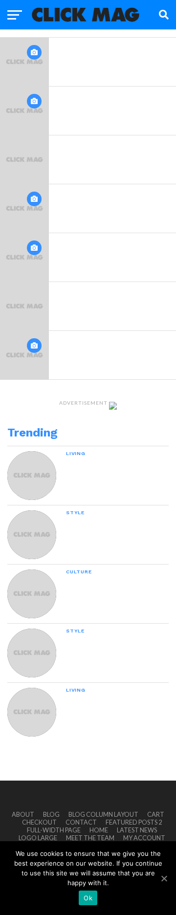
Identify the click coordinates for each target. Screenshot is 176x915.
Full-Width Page (54, 830)
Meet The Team (90, 838)
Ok (88, 898)
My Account (144, 838)
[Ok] (164, 878)
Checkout (39, 822)
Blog (51, 814)
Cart (155, 814)
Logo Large (38, 838)
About (23, 814)
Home (98, 830)
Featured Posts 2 (134, 822)
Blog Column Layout (103, 814)
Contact (81, 822)
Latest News (137, 830)
